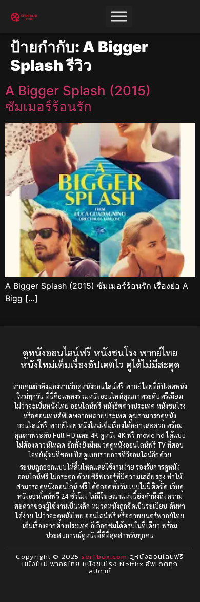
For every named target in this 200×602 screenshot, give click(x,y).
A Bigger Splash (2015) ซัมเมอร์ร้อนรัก (78, 98)
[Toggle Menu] (119, 16)
